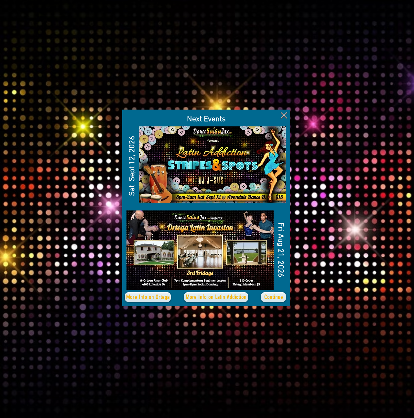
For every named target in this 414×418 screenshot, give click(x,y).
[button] (284, 115)
